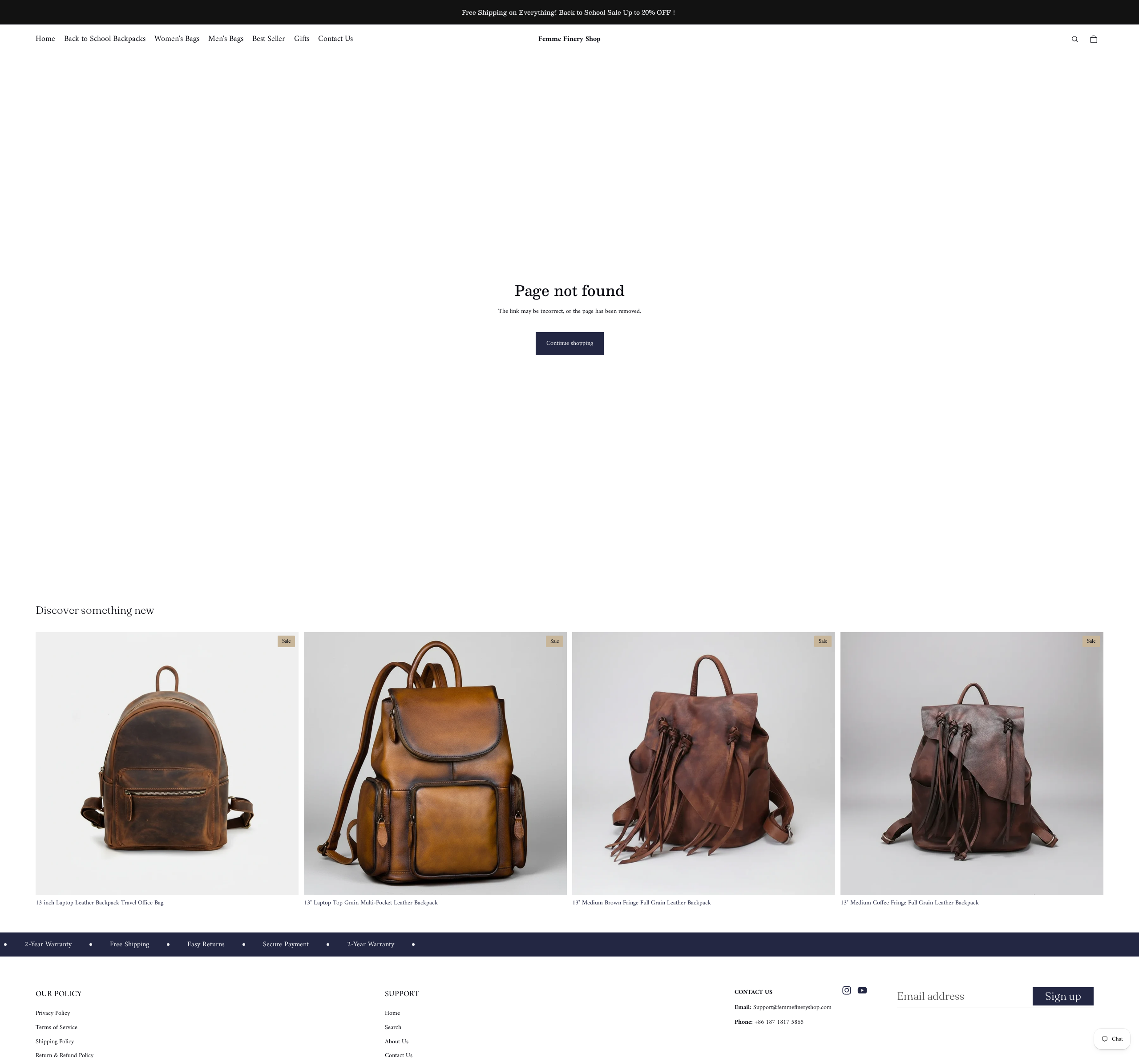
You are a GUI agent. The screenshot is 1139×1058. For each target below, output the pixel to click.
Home (392, 1013)
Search (393, 1027)
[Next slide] (285, 764)
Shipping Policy (55, 1041)
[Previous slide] (49, 764)
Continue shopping (569, 343)
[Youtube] (862, 990)
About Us (396, 1041)
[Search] (1075, 39)
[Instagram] (846, 990)
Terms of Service (56, 1027)
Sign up (1063, 995)
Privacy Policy (53, 1013)
